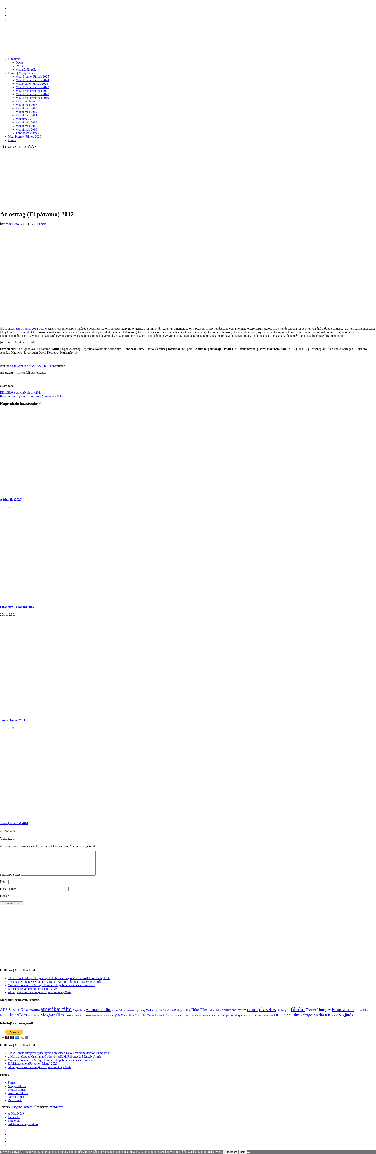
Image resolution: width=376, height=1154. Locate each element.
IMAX (20, 66)
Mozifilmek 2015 (26, 111)
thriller (256, 1015)
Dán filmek (15, 1100)
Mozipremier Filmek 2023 (32, 83)
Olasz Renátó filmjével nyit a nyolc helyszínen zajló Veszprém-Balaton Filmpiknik (59, 978)
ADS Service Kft (12, 1010)
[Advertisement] (188, 179)
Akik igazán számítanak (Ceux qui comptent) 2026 (39, 992)
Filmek (12, 140)
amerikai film (56, 1009)
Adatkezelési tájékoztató (23, 1124)
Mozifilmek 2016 (26, 108)
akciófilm (33, 1010)
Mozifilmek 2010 (26, 129)
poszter (193, 1015)
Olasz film (140, 1015)
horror (4, 1015)
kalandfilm (33, 1015)
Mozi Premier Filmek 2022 (32, 87)
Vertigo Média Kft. (315, 1015)
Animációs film (98, 1009)
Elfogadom (231, 1151)
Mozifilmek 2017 (26, 104)
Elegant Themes (22, 1107)
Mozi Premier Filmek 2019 (32, 97)
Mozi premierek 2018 (29, 101)
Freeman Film (361, 1010)
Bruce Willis (168, 1010)
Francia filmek (17, 1089)
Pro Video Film (204, 1015)
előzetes (267, 1009)
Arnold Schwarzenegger (123, 1010)
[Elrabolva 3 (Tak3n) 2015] (62, 599)
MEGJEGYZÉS (10, 874)
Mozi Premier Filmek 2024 (32, 80)
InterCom (18, 1014)
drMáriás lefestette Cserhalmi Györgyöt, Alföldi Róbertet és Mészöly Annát (54, 981)
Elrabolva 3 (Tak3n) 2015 (17, 607)
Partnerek (14, 1120)
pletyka (185, 1015)
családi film (214, 1010)
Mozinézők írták (26, 69)
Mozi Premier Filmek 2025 (32, 76)
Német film (127, 1015)
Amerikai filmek (18, 1093)
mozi (68, 1015)
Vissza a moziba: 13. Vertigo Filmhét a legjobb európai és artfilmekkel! (51, 985)
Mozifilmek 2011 (26, 126)
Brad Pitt (158, 1010)
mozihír (75, 1015)
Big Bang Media (144, 1010)
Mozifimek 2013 (26, 119)
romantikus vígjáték (221, 1015)
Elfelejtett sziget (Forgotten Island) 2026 (32, 988)
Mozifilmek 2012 (26, 122)
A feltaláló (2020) (11, 499)
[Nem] (248, 1152)
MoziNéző (12, 224)
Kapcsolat (14, 1117)
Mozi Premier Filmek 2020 (32, 94)
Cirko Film (199, 1010)
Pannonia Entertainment (168, 1015)
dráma (252, 1009)
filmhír (298, 1009)
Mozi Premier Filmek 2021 (32, 90)
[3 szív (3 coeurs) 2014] (62, 815)
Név (4, 881)
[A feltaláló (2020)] (74, 491)
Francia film (343, 1009)
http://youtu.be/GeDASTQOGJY (32, 365)
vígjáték (346, 1014)
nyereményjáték (111, 1015)
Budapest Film (182, 1010)
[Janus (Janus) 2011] (31, 712)
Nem (242, 1151)
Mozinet (85, 1015)
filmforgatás (283, 1010)
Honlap (4, 896)
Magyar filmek (17, 1086)
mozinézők (97, 1016)
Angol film (78, 1010)
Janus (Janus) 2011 (12, 720)
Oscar (19, 62)
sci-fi (234, 1015)
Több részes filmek (27, 133)
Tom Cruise (267, 1015)
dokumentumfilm (234, 1010)
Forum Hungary (318, 1009)
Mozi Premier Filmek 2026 (24, 136)
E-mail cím (8, 888)
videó (335, 1015)
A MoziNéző (16, 1113)
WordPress (56, 1107)
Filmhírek (14, 59)
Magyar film (52, 1014)
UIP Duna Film (286, 1015)
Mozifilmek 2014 (26, 115)
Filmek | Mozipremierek (22, 73)
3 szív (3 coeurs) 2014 (14, 823)
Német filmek (16, 1096)
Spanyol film (244, 1015)
